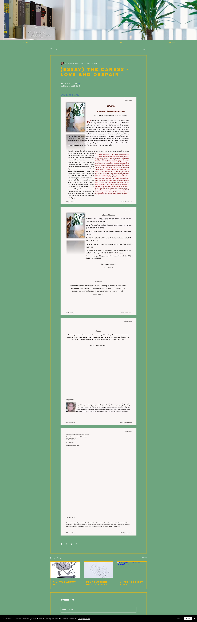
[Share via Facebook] (61, 544)
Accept (188, 619)
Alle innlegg (53, 49)
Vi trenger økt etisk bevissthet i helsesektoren (131, 583)
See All (144, 558)
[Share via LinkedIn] (72, 544)
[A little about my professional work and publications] (65, 570)
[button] (172, 42)
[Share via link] (77, 544)
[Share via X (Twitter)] (67, 544)
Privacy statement (84, 619)
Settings (178, 619)
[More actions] (135, 63)
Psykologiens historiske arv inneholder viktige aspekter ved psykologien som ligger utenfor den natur (98, 583)
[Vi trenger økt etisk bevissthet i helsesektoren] (132, 570)
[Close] (194, 618)
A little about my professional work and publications (64, 583)
